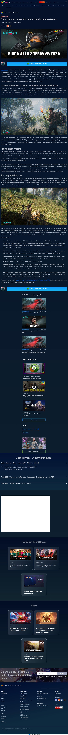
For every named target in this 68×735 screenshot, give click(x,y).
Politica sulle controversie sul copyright (14, 729)
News (43, 5)
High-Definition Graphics (25, 715)
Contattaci (39, 696)
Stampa (39, 699)
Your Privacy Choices (35, 734)
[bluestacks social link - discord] (56, 700)
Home (3, 5)
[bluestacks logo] (5, 2)
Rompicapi (3, 713)
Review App (14, 5)
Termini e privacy (4, 729)
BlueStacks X (25, 432)
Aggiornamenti (58, 693)
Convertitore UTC (23, 718)
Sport (2, 719)
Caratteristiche (15, 2)
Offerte (2, 698)
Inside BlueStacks (23, 5)
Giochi (24, 2)
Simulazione (3, 718)
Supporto (56, 2)
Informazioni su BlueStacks (42, 693)
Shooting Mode (23, 695)
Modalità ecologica (23, 703)
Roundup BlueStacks (35, 5)
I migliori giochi (4, 707)
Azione (36, 429)
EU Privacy (24, 729)
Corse (2, 715)
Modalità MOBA (23, 696)
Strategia (2, 721)
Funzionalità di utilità (24, 717)
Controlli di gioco (23, 693)
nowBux (2, 699)
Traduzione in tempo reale (25, 704)
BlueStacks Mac (4, 693)
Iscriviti (62, 673)
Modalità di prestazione (24, 709)
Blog (30, 2)
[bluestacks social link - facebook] (61, 700)
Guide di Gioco (25, 311)
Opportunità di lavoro (41, 698)
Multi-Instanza (23, 698)
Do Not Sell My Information (31, 729)
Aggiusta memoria (23, 711)
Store (39, 2)
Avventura (3, 710)
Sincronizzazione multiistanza (26, 699)
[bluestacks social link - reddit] (59, 700)
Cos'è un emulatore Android (42, 707)
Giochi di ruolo (3, 716)
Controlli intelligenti (24, 706)
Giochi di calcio (4, 722)
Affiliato (49, 2)
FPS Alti (21, 714)
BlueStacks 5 (3, 695)
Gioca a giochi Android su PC (43, 705)
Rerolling (21, 707)
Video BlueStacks (62, 5)
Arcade (2, 711)
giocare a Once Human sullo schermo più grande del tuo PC (33, 280)
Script (21, 712)
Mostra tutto (34, 419)
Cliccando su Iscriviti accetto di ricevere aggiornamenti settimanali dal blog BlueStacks (51, 677)
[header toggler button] (66, 2)
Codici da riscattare (51, 5)
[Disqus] (25, 513)
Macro (21, 701)
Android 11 (3, 701)
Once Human (16, 12)
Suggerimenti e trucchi (27, 429)
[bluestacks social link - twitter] (64, 700)
